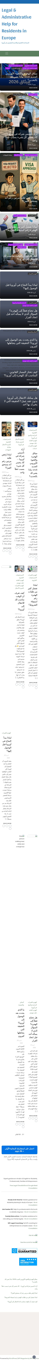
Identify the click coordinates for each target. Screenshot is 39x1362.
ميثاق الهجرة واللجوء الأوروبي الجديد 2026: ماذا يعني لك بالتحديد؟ (21, 76)
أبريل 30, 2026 (31, 292)
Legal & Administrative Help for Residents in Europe (16, 23)
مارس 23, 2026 (31, 380)
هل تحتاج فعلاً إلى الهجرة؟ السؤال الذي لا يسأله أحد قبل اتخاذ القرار (21, 314)
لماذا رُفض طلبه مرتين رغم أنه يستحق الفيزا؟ (21, 199)
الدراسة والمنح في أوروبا (15, 66)
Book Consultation (31, 1212)
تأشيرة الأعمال (33, 95)
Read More (33, 88)
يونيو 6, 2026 (32, 205)
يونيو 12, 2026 (32, 145)
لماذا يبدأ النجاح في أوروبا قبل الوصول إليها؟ (21, 286)
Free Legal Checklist (17, 1185)
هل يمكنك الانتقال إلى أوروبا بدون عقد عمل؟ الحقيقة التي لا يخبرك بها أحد (20, 401)
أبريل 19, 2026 (32, 322)
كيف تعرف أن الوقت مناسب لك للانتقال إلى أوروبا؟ (20, 257)
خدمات (35, 448)
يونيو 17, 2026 (32, 84)
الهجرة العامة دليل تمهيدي (15, 245)
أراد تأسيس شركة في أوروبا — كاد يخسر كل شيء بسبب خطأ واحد (20, 137)
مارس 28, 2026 (31, 351)
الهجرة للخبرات (32, 216)
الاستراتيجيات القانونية (31, 66)
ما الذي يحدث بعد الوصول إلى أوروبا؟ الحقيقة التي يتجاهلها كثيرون (21, 343)
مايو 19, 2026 (32, 234)
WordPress (13, 1358)
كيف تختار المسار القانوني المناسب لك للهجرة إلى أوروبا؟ (20, 373)
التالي (17, 1134)
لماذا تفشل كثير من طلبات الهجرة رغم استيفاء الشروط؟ (21, 228)
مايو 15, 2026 (32, 263)
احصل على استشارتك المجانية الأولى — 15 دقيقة (19, 1150)
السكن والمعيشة (32, 332)
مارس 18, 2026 (31, 409)
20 (20, 1134)
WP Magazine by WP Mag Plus (28, 1358)
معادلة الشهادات (7, 155)
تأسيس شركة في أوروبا (20, 95)
